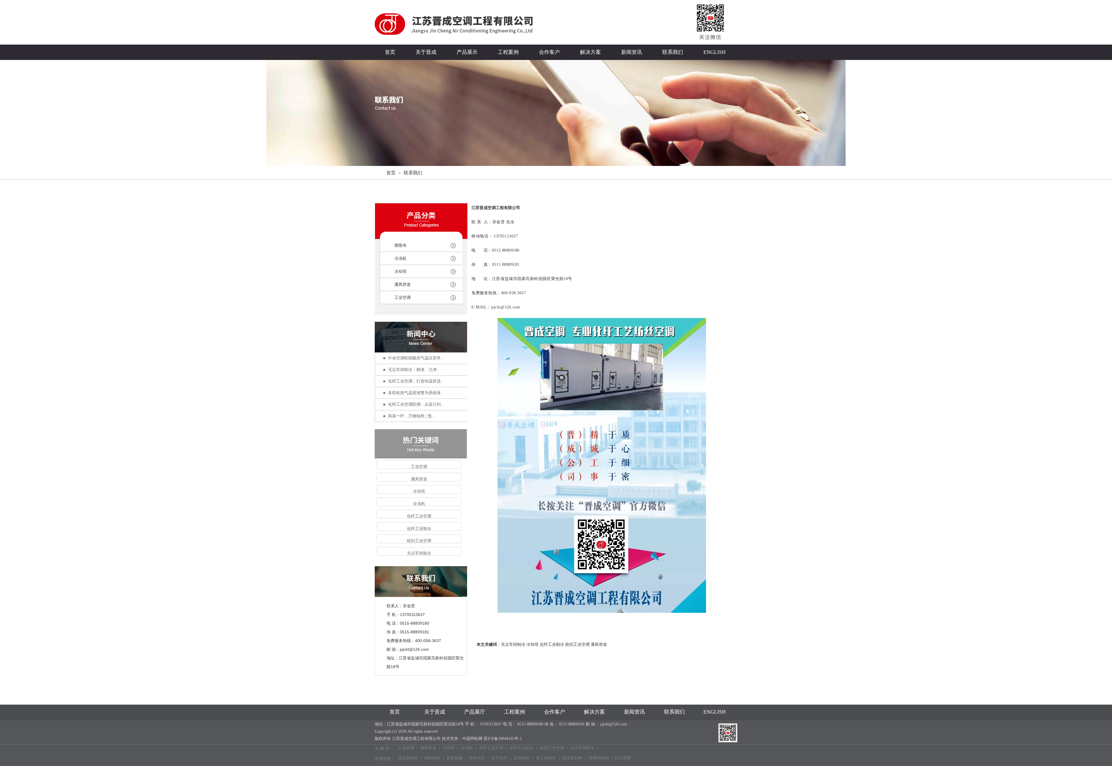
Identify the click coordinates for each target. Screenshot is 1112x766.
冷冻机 (400, 258)
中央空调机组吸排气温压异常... (416, 358)
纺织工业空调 (419, 541)
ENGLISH (714, 52)
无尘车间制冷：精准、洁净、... (416, 370)
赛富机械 (455, 758)
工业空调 (402, 297)
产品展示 (467, 52)
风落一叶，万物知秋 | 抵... (411, 416)
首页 (390, 52)
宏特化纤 (521, 758)
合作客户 (549, 52)
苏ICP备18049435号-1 (503, 738)
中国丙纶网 (472, 738)
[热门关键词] (421, 443)
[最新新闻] (421, 337)
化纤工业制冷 (419, 528)
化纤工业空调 (419, 516)
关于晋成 (426, 52)
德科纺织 (432, 758)
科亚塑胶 (623, 758)
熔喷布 (400, 245)
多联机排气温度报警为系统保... (416, 393)
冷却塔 (400, 271)
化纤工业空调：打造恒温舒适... (416, 381)
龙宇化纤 (499, 758)
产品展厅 (474, 712)
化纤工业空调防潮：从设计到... (416, 404)
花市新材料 (408, 758)
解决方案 (590, 52)
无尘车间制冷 (419, 553)
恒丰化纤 (477, 758)
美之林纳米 (546, 758)
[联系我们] (421, 593)
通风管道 (402, 284)
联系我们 (672, 52)
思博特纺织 (598, 758)
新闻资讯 (631, 52)
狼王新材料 (572, 758)
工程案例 (508, 52)
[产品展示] (421, 235)
